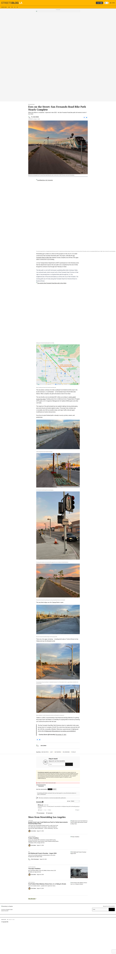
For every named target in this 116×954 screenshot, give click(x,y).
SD (17, 7)
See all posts (31, 898)
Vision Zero (30, 820)
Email (50, 764)
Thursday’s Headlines (34, 868)
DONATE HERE (4, 7)
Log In (98, 2)
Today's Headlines (31, 836)
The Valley (73, 752)
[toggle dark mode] (106, 3)
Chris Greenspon (35, 859)
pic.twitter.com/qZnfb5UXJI (68, 731)
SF (14, 7)
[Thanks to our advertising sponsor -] (58, 56)
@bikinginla (48, 731)
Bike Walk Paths (31, 104)
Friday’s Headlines (33, 838)
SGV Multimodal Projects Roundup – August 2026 (42, 853)
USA (9, 7)
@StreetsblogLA (56, 731)
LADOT (51, 752)
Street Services (31, 882)
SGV (29, 851)
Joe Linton (36, 117)
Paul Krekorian (66, 752)
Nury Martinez (58, 752)
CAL (12, 7)
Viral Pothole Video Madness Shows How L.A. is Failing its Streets (47, 884)
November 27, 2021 (61, 734)
